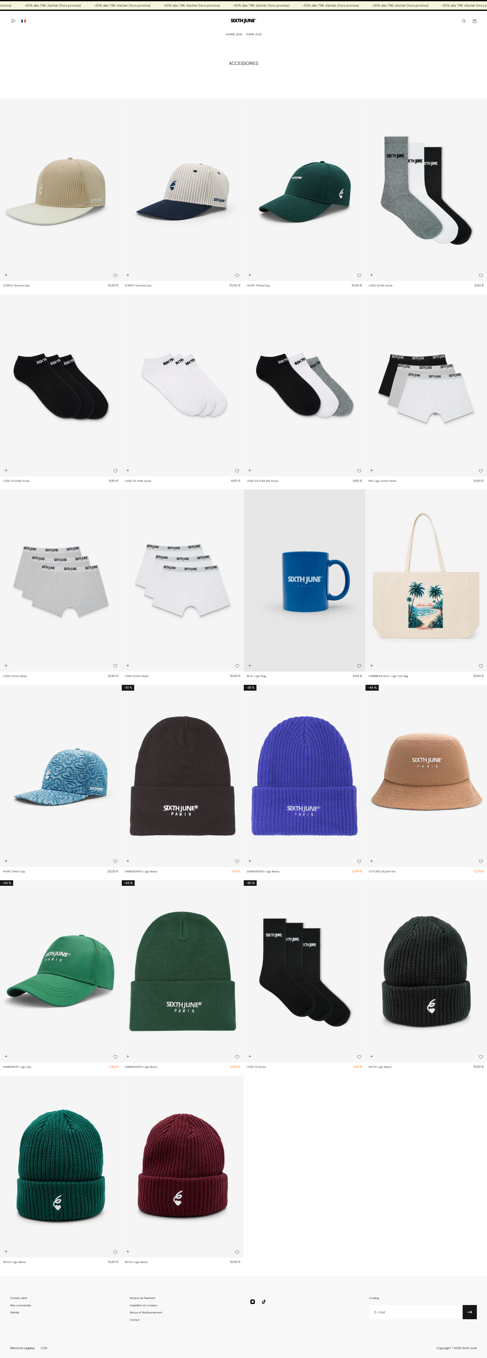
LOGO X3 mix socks (380, 285)
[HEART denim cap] (60, 776)
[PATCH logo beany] (426, 971)
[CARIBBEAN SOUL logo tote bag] (426, 580)
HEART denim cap (14, 871)
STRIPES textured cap (16, 285)
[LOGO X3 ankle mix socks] (304, 385)
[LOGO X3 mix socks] (426, 190)
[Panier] (474, 21)
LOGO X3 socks (256, 1067)
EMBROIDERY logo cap (17, 1067)
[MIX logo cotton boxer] (426, 385)
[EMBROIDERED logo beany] (182, 776)
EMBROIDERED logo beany (141, 871)
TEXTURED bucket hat (382, 871)
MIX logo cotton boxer (382, 481)
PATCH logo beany (380, 1067)
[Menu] (13, 21)
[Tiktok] (263, 1301)
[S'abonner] (470, 1312)
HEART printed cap (258, 285)
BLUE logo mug (256, 676)
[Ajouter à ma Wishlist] (115, 275)
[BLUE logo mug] (304, 580)
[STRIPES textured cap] (60, 190)
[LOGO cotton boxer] (60, 580)
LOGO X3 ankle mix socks (262, 481)
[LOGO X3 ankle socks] (60, 385)
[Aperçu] (6, 275)
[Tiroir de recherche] (464, 21)
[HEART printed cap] (304, 190)
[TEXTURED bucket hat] (426, 776)
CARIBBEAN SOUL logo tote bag (388, 676)
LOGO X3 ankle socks (16, 481)
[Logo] (243, 21)
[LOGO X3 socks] (304, 971)
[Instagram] (252, 1301)
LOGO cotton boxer (15, 676)
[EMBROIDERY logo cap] (60, 971)
